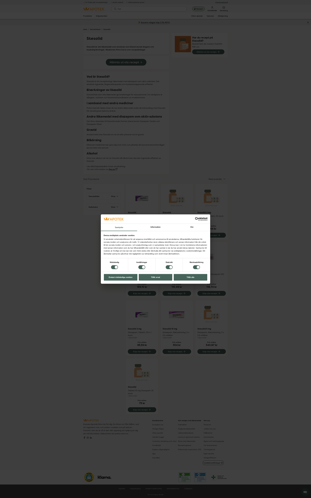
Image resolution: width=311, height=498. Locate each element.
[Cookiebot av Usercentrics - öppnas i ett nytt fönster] (196, 219)
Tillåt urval (155, 277)
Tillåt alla (190, 277)
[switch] (141, 267)
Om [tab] (191, 227)
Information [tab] (155, 227)
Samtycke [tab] (119, 227)
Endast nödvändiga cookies (121, 277)
